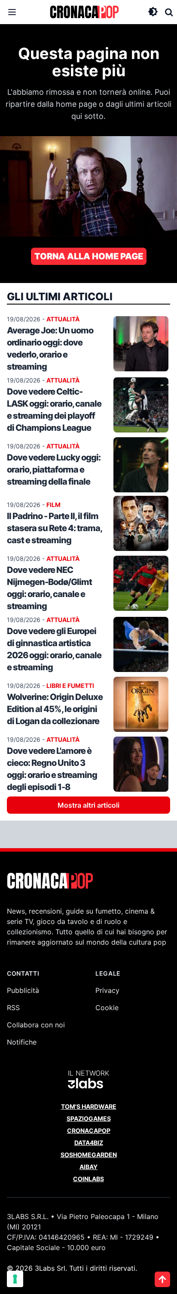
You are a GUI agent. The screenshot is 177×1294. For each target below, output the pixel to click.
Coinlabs (88, 1178)
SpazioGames (89, 1118)
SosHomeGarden (89, 1154)
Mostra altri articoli (88, 805)
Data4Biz (88, 1142)
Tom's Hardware (88, 1106)
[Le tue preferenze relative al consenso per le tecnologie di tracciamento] (15, 1279)
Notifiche (22, 1042)
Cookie (107, 1007)
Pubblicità (23, 990)
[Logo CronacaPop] (84, 12)
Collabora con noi (36, 1024)
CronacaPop (88, 1130)
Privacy (107, 990)
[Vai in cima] (162, 1279)
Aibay (88, 1166)
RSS (13, 1007)
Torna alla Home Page (88, 256)
